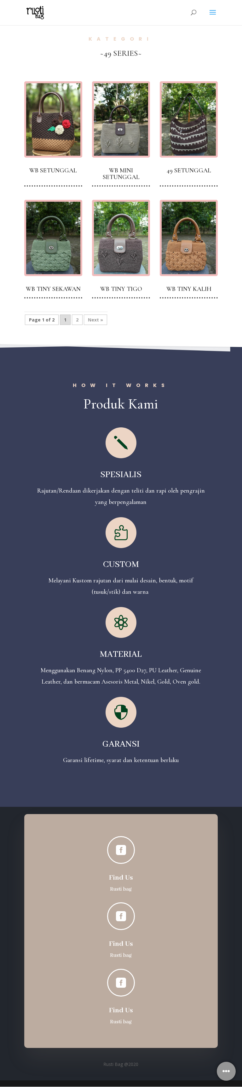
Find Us (121, 877)
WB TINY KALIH (188, 289)
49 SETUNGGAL (189, 170)
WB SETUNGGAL (53, 170)
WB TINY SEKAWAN (53, 289)
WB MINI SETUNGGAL (121, 174)
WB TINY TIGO (121, 289)
